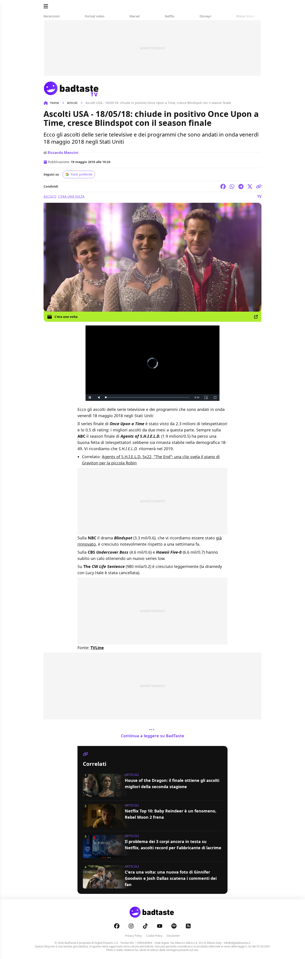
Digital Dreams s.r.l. (106, 943)
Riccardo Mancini (63, 152)
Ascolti (50, 196)
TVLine (97, 647)
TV (259, 196)
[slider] (148, 397)
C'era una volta (71, 196)
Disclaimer (173, 936)
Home (54, 103)
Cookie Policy (154, 936)
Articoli (72, 103)
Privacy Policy (133, 936)
